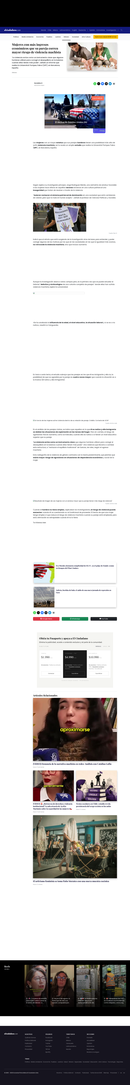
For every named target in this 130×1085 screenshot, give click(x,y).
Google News (47, 619)
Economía (39, 37)
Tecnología (112, 1062)
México (55, 30)
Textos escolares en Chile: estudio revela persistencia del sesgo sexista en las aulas (93, 805)
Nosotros (59, 1073)
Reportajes (90, 1049)
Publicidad (28, 1043)
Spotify (47, 1052)
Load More (65, 1019)
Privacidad (28, 1049)
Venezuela (69, 1043)
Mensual (98, 646)
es (121, 1073)
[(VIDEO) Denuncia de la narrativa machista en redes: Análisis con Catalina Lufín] (75, 730)
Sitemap (106, 1073)
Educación (94, 1062)
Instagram (49, 1040)
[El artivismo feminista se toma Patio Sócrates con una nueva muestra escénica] (75, 847)
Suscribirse (75, 673)
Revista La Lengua (93, 1052)
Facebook (48, 1038)
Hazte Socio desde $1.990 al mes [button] (105, 37)
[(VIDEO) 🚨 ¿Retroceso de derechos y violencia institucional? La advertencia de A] (53, 786)
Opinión (92, 30)
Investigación (111, 30)
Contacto (28, 1046)
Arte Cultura (86, 37)
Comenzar (51, 673)
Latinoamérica (65, 30)
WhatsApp (76, 619)
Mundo (43, 30)
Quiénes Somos (30, 1038)
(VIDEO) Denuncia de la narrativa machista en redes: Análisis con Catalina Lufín (72, 763)
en (124, 1073)
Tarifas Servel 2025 (96, 1073)
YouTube (104, 619)
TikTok (47, 1049)
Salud (66, 1062)
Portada (89, 1038)
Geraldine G (38, 83)
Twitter (47, 1043)
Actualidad (90, 1040)
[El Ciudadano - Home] (12, 30)
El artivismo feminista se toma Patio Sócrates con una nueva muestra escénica (71, 881)
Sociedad (75, 37)
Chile (49, 30)
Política (16, 37)
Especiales (78, 1062)
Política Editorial (30, 1040)
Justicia (58, 37)
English (74, 30)
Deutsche (82, 30)
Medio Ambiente (27, 37)
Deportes (120, 1062)
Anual (106, 646)
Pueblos (49, 37)
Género (66, 37)
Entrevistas (101, 30)
